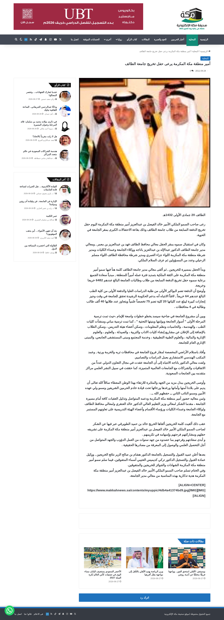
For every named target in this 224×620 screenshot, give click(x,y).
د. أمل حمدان (50, 114)
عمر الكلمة (51, 216)
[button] (9, 610)
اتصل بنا (75, 39)
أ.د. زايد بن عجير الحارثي (46, 208)
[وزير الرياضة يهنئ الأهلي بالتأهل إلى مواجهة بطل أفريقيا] (144, 557)
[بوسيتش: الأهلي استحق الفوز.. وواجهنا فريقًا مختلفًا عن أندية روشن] (186, 557)
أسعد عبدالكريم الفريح (46, 140)
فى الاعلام (38, 614)
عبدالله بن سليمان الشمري (45, 220)
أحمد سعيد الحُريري (47, 238)
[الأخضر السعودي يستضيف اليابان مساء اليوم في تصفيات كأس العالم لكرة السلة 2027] (102, 557)
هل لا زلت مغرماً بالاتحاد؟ (45, 136)
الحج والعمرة (160, 39)
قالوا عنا (27, 614)
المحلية (192, 39)
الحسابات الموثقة (91, 39)
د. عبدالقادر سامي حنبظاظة (44, 158)
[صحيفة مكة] (191, 19)
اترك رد (144, 597)
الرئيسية (204, 39)
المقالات (146, 39)
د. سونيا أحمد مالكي (47, 129)
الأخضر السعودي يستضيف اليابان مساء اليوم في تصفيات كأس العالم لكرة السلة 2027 (102, 574)
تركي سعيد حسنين (48, 99)
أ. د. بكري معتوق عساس (45, 193)
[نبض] (25, 39)
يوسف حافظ (50, 253)
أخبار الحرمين (177, 39)
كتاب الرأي (132, 39)
